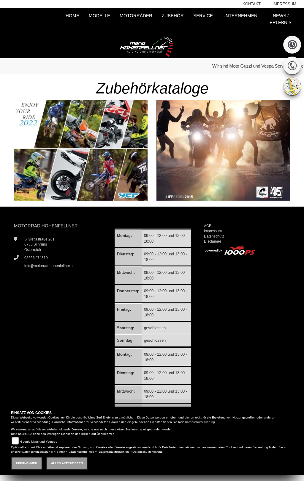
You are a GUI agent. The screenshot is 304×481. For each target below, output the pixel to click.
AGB (207, 226)
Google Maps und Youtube (38, 441)
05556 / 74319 (36, 258)
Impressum (284, 4)
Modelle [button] (99, 15)
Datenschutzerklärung (200, 422)
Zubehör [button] (173, 15)
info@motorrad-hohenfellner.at (49, 266)
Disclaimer (212, 241)
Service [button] (203, 15)
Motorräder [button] (136, 15)
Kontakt (252, 4)
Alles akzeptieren (67, 463)
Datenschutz (214, 236)
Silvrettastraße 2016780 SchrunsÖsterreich (39, 245)
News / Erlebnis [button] (281, 19)
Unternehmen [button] (239, 15)
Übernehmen (26, 463)
